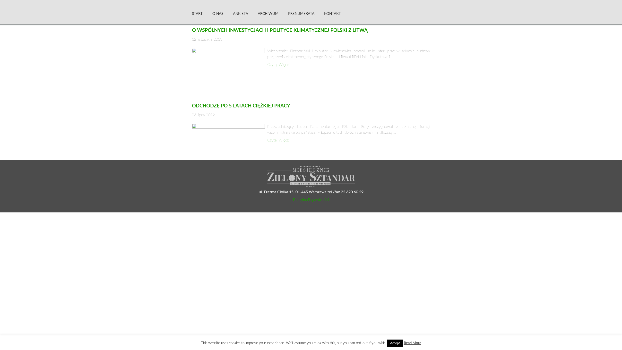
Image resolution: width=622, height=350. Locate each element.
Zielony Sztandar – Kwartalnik (390, 13)
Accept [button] (395, 343)
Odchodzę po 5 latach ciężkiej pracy (241, 106)
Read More (412, 343)
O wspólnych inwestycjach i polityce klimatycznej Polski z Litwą (280, 30)
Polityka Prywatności (311, 200)
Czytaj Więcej (278, 65)
